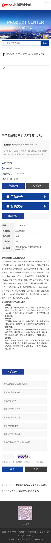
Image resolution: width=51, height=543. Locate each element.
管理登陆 (29, 539)
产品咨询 (13, 185)
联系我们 (38, 185)
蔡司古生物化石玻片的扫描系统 (24, 490)
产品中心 (27, 54)
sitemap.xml (39, 539)
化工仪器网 (20, 539)
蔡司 (36, 54)
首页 (18, 54)
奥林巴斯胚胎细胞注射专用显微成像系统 (28, 485)
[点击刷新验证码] (23, 457)
